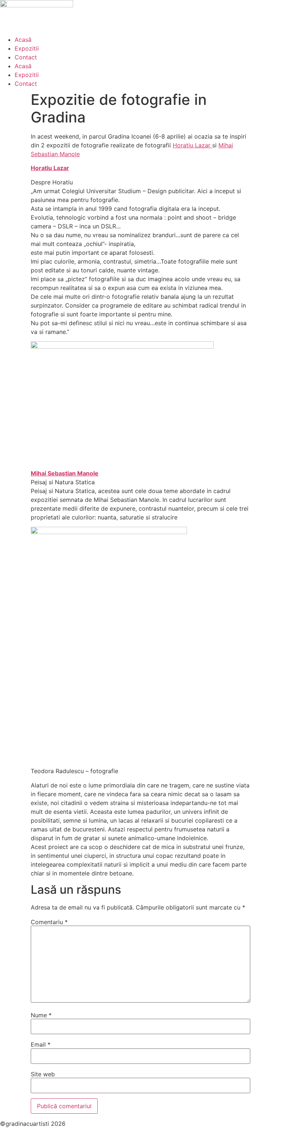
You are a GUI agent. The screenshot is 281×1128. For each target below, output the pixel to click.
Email (40, 1044)
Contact (26, 57)
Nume (41, 1015)
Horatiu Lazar (192, 145)
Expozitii (27, 48)
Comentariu (49, 922)
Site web (43, 1074)
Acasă (23, 39)
